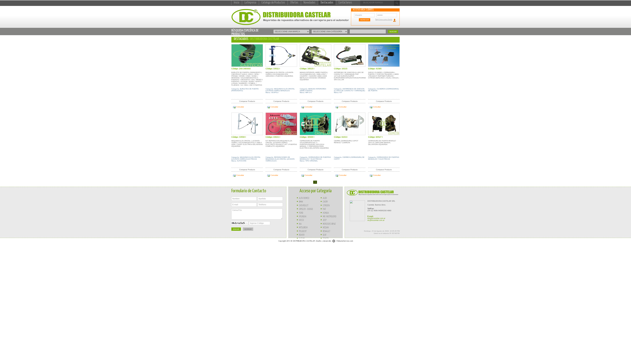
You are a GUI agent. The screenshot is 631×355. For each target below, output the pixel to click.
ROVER (301, 235)
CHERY (325, 202)
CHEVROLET (303, 205)
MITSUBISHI (303, 227)
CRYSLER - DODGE (306, 209)
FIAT (324, 209)
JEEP (325, 220)
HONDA (326, 213)
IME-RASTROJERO (329, 216)
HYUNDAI (302, 216)
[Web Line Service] (315, 243)
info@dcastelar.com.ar (376, 218)
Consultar (240, 107)
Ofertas (294, 2)
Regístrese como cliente (383, 20)
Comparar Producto (247, 101)
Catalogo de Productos (273, 2)
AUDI (325, 198)
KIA (300, 224)
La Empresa (250, 2)
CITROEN (326, 205)
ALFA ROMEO (304, 198)
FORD (301, 213)
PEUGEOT (302, 231)
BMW (301, 202)
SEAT (324, 235)
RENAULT (326, 231)
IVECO (301, 220)
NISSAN (326, 227)
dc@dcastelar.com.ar (376, 220)
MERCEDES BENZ (329, 224)
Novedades (309, 2)
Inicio (236, 2)
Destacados (327, 2)
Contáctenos (345, 2)
